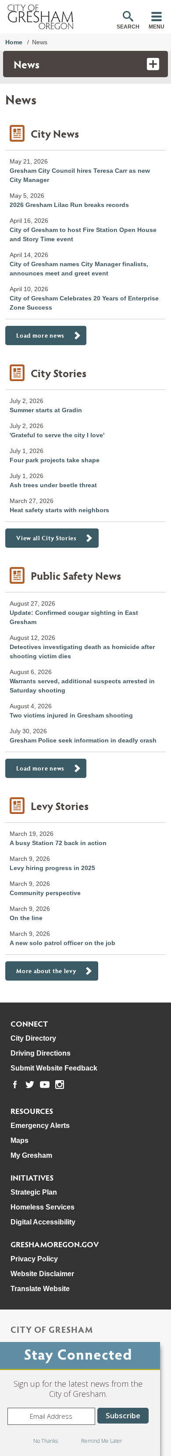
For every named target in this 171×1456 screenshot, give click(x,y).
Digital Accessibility (43, 1222)
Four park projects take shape (55, 460)
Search (128, 27)
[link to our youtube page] (44, 1084)
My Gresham (31, 1155)
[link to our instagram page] (59, 1084)
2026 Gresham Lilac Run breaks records (69, 204)
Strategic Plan (34, 1192)
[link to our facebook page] (15, 1084)
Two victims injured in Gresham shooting (71, 715)
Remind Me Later (101, 1441)
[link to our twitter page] (30, 1084)
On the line (26, 917)
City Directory (33, 1038)
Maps (19, 1140)
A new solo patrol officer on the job (62, 942)
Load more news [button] (40, 335)
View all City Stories (46, 538)
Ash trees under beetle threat (53, 485)
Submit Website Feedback (54, 1068)
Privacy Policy (34, 1259)
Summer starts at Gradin (46, 410)
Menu (156, 27)
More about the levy (46, 971)
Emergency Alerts (40, 1125)
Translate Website (40, 1288)
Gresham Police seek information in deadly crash (83, 740)
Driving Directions (41, 1053)
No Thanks (45, 1441)
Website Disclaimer (42, 1274)
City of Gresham (52, 1329)
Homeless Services (43, 1207)
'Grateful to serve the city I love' (57, 435)
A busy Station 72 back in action (58, 842)
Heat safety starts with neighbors (59, 510)
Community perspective (45, 892)
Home (13, 42)
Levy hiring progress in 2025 (52, 867)
